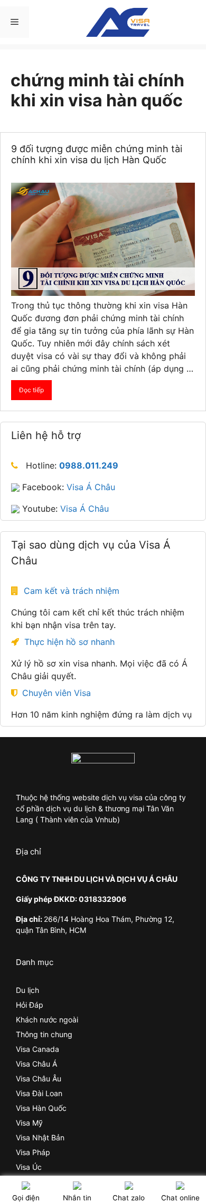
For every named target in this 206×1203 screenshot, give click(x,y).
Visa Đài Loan (39, 1093)
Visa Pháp (33, 1152)
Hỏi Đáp (29, 1004)
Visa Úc (29, 1166)
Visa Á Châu (91, 487)
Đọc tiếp (31, 390)
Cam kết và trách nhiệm (71, 590)
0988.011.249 (88, 465)
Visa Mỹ (29, 1122)
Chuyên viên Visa (56, 693)
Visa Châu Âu (38, 1078)
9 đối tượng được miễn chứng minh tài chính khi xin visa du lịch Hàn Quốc (96, 154)
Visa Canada (37, 1049)
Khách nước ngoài (47, 1019)
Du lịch (27, 990)
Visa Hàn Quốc (41, 1107)
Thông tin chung (44, 1034)
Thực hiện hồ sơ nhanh (69, 642)
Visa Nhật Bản (40, 1137)
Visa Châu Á (36, 1063)
